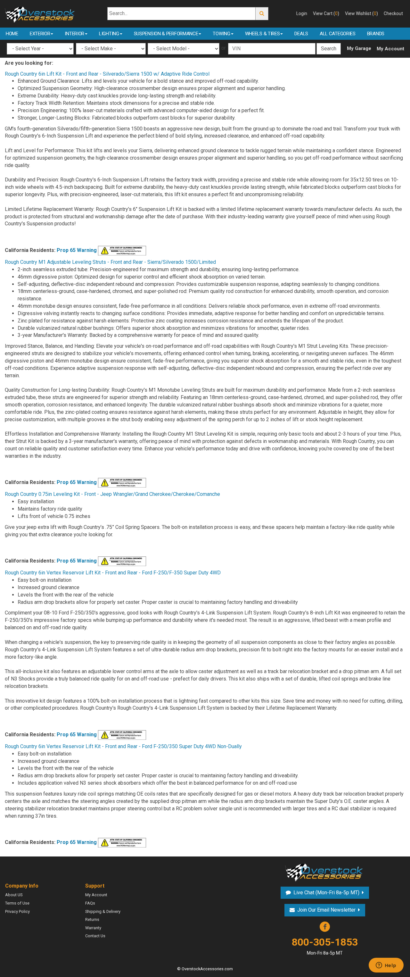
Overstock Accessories (325, 871)
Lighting (109, 34)
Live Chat (325, 892)
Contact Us (95, 935)
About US (13, 894)
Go (262, 13)
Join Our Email (326, 910)
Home (12, 34)
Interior (74, 34)
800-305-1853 (325, 946)
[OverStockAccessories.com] (41, 13)
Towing (221, 34)
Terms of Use (17, 903)
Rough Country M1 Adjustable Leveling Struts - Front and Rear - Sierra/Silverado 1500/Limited (110, 262)
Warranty (93, 927)
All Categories (338, 34)
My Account (390, 49)
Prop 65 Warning (77, 250)
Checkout (393, 13)
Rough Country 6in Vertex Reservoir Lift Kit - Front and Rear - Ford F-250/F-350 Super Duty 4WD (113, 573)
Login (301, 13)
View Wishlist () (361, 13)
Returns (92, 919)
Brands (375, 34)
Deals (301, 34)
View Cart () (326, 13)
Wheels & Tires (262, 34)
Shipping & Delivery (102, 911)
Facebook (325, 927)
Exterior (40, 34)
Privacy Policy (17, 911)
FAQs (90, 903)
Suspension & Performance (166, 34)
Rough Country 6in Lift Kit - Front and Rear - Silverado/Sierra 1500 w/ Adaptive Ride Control (107, 74)
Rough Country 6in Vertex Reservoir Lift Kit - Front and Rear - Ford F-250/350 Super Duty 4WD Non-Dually (123, 746)
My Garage (359, 48)
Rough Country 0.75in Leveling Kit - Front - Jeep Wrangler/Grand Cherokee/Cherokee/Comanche (112, 494)
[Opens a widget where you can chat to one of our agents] (386, 966)
